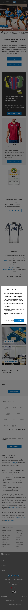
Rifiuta (5, 320)
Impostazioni (11, 320)
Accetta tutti (19, 320)
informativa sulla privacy (19, 314)
